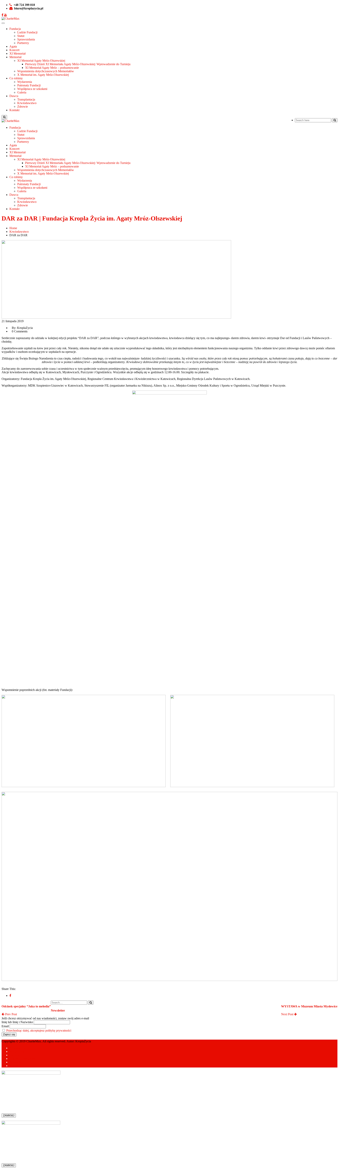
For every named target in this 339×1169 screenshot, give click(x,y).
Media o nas (17, 1051)
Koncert (14, 50)
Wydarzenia (24, 81)
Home (13, 228)
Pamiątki (14, 1055)
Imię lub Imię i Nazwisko (17, 1022)
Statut (20, 36)
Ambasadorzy (18, 1048)
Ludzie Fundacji (27, 32)
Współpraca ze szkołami (32, 89)
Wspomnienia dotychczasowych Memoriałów (45, 71)
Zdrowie (22, 106)
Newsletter (16, 1062)
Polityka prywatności (22, 1058)
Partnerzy (23, 43)
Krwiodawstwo (26, 103)
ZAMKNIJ (8, 1115)
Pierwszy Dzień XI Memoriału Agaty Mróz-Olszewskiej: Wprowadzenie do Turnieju (77, 64)
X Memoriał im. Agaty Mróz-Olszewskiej (43, 74)
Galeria (21, 92)
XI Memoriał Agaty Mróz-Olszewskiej (41, 60)
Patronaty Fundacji (29, 85)
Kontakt (14, 110)
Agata (13, 46)
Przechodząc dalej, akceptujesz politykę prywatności (38, 1030)
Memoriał (15, 57)
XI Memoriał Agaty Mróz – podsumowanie (52, 67)
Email (5, 1026)
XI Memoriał (17, 53)
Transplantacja (26, 99)
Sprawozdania (26, 39)
